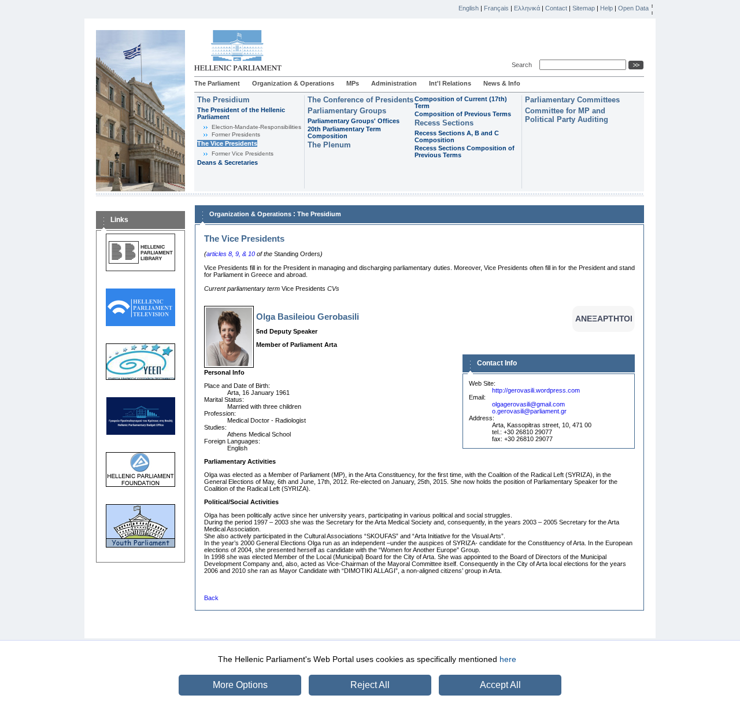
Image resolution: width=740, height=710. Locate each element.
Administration (394, 83)
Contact (556, 8)
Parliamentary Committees (572, 99)
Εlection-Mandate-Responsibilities (256, 127)
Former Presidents (236, 134)
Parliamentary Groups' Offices (353, 120)
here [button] (508, 659)
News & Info (501, 83)
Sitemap (583, 8)
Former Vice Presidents (242, 153)
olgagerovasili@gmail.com (528, 404)
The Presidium (223, 99)
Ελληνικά (527, 8)
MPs (352, 83)
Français (496, 8)
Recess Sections (444, 123)
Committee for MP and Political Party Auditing (566, 115)
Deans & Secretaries (227, 162)
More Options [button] (240, 685)
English (468, 8)
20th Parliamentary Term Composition (344, 132)
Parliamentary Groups (347, 110)
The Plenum (329, 144)
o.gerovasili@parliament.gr (529, 411)
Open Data (633, 8)
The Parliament (217, 83)
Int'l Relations (450, 83)
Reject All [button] (370, 685)
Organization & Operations (293, 83)
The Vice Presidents (227, 143)
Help (606, 8)
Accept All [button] (500, 685)
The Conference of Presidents (360, 99)
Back (211, 597)
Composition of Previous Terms (463, 113)
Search (523, 64)
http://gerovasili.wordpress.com (536, 390)
